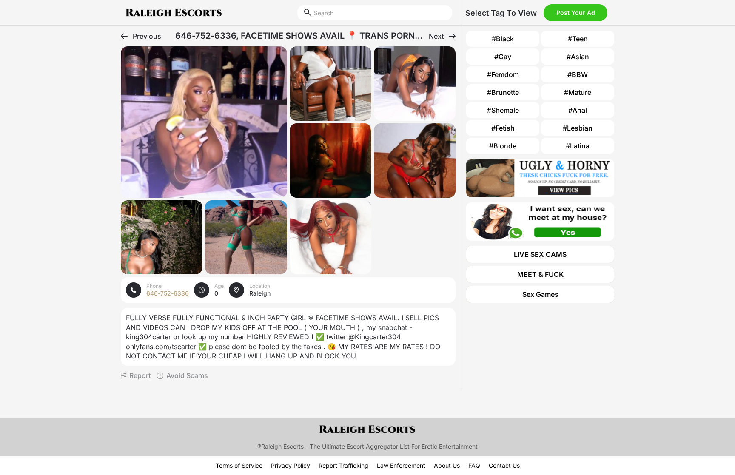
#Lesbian (578, 128)
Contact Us (504, 465)
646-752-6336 (167, 293)
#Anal (577, 110)
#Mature (577, 92)
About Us (447, 465)
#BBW (577, 74)
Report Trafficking (343, 465)
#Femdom (503, 74)
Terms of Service (239, 465)
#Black (503, 38)
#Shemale (503, 110)
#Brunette (503, 92)
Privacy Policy (290, 465)
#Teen (578, 38)
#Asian (578, 56)
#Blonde (502, 146)
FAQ (474, 465)
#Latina (578, 146)
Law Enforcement (401, 465)
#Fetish (503, 128)
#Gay (502, 56)
